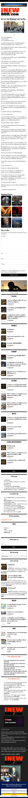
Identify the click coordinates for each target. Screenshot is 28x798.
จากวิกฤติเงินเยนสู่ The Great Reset (12, 486)
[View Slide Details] (14, 285)
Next (25, 285)
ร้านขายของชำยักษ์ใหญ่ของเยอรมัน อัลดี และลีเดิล (15, 501)
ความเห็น (3, 236)
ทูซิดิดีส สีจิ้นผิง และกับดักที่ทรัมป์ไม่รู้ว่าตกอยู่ (15, 498)
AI (1, 519)
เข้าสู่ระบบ (6, 528)
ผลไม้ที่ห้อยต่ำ (7, 480)
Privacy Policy (14, 796)
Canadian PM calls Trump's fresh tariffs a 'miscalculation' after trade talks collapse (12, 670)
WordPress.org (7, 532)
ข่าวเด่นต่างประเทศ (15, 656)
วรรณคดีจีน (18, 511)
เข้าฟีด (5, 529)
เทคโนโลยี (9, 519)
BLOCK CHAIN (4, 519)
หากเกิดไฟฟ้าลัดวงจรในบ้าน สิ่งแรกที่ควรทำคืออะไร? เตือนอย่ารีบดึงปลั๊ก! (15, 683)
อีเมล (2, 258)
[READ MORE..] (4, 573)
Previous (3, 285)
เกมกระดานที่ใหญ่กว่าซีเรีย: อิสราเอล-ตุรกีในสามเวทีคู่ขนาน (14, 482)
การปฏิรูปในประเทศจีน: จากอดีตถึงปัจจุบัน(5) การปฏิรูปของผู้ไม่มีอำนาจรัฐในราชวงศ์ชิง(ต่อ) (15, 488)
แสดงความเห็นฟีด (8, 531)
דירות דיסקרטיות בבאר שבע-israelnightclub (13, 507)
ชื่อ (2, 253)
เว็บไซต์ (2, 264)
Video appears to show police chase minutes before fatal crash (14, 664)
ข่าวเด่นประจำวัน (14, 679)
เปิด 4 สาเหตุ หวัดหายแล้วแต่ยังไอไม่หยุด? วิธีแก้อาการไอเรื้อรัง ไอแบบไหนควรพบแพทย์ (15, 691)
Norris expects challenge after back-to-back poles (14, 660)
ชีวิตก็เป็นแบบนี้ (7, 485)
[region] (14, 285)
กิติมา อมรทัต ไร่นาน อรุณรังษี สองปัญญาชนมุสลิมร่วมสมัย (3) (15, 504)
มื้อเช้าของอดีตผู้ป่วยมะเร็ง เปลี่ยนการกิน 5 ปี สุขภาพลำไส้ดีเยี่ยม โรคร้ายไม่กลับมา (14, 686)
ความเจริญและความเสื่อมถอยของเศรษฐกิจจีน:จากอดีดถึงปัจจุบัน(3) (14, 509)
